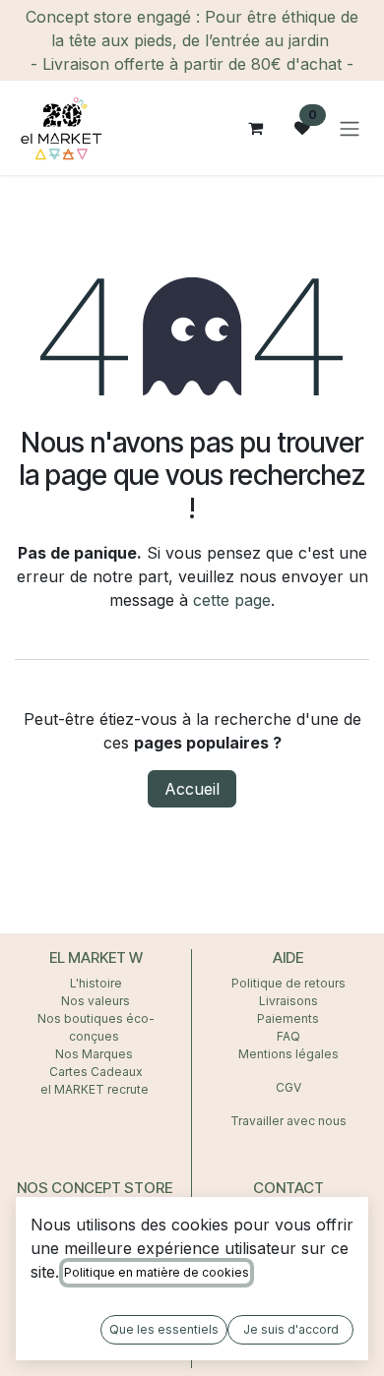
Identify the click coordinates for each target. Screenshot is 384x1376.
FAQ (288, 1036)
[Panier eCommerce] (255, 128)
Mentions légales (288, 1054)
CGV (288, 1087)
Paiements (288, 1018)
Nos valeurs (95, 1000)
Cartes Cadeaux (96, 1071)
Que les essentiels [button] (164, 1329)
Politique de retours (288, 983)
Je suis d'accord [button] (291, 1329)
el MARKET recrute (96, 1089)
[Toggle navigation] (349, 128)
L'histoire (96, 983)
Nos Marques (95, 1054)
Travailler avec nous (288, 1120)
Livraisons (288, 1000)
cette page (232, 600)
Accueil (192, 789)
